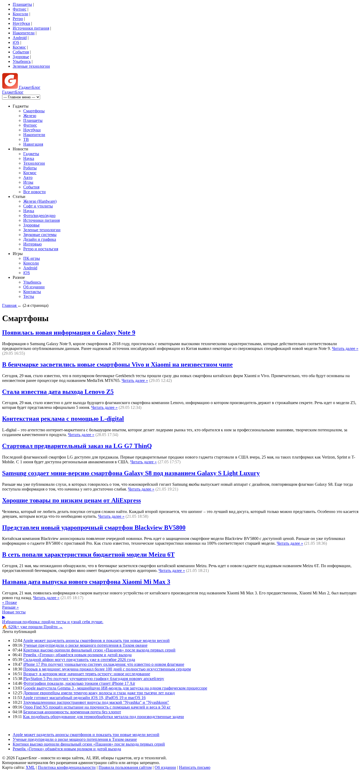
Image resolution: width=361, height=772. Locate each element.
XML (30, 767)
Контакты (32, 291)
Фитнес (19, 9)
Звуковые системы (40, 234)
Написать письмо (194, 767)
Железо (29, 115)
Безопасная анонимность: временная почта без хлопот (72, 712)
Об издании (34, 287)
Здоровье (21, 56)
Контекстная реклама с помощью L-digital (63, 418)
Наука (28, 158)
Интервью (32, 244)
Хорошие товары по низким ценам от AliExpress (71, 500)
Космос (19, 47)
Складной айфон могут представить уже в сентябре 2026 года (79, 659)
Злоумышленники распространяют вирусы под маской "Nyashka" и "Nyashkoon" (96, 702)
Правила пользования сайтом (125, 767)
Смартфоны (34, 111)
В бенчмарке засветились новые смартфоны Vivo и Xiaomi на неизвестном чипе (117, 364)
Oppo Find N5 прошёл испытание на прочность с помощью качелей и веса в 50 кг (97, 707)
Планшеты (22, 4)
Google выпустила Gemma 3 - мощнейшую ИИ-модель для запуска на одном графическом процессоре (115, 688)
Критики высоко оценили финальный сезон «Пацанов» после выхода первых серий (99, 650)
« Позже (9, 602)
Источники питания (31, 28)
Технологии (34, 163)
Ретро (18, 18)
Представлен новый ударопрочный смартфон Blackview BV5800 (94, 527)
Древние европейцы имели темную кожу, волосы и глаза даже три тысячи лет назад (99, 693)
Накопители (24, 33)
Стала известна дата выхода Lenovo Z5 (58, 391)
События (21, 52)
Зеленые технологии (31, 66)
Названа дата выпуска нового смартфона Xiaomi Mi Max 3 (86, 581)
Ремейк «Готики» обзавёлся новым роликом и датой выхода (77, 655)
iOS (16, 42)
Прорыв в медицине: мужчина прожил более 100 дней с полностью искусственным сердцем (107, 669)
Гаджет (29, 87)
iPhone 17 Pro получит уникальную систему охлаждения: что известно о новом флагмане (103, 664)
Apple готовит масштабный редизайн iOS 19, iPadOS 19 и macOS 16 (84, 697)
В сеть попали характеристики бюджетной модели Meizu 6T (88, 554)
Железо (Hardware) (40, 201)
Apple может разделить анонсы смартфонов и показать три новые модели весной (96, 640)
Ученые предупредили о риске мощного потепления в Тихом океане (85, 645)
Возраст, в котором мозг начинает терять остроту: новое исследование (86, 674)
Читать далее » (345, 348)
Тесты (28, 296)
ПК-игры (31, 258)
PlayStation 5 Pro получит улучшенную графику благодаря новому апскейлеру (93, 678)
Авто (28, 177)
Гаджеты (31, 153)
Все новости (34, 191)
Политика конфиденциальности (67, 767)
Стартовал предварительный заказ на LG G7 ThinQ (77, 445)
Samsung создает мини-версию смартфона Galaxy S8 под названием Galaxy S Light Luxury (131, 473)
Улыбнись (22, 61)
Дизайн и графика (39, 239)
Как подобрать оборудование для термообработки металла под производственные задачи (103, 716)
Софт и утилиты (38, 206)
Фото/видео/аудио (39, 215)
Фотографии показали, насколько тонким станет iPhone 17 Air (79, 683)
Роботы (30, 168)
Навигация (33, 144)
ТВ (26, 139)
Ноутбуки (21, 23)
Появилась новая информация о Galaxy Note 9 (68, 332)
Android (20, 37)
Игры (28, 182)
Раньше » (10, 607)
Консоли (20, 14)
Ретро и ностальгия (40, 249)
